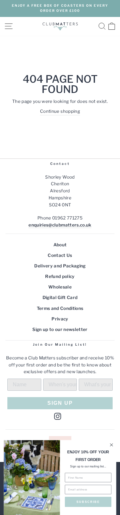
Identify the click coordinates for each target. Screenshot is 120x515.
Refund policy (60, 276)
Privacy (60, 318)
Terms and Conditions (60, 308)
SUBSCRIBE (88, 501)
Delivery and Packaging (59, 265)
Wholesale (60, 286)
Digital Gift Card (60, 297)
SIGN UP (60, 403)
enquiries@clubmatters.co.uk (59, 224)
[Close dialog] (111, 445)
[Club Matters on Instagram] (57, 415)
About (60, 244)
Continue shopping (60, 111)
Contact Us (60, 255)
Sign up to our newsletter (60, 329)
